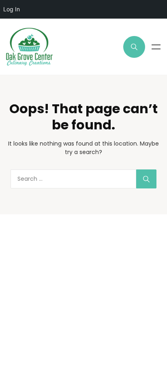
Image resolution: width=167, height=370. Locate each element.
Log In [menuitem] (11, 9)
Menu (156, 47)
